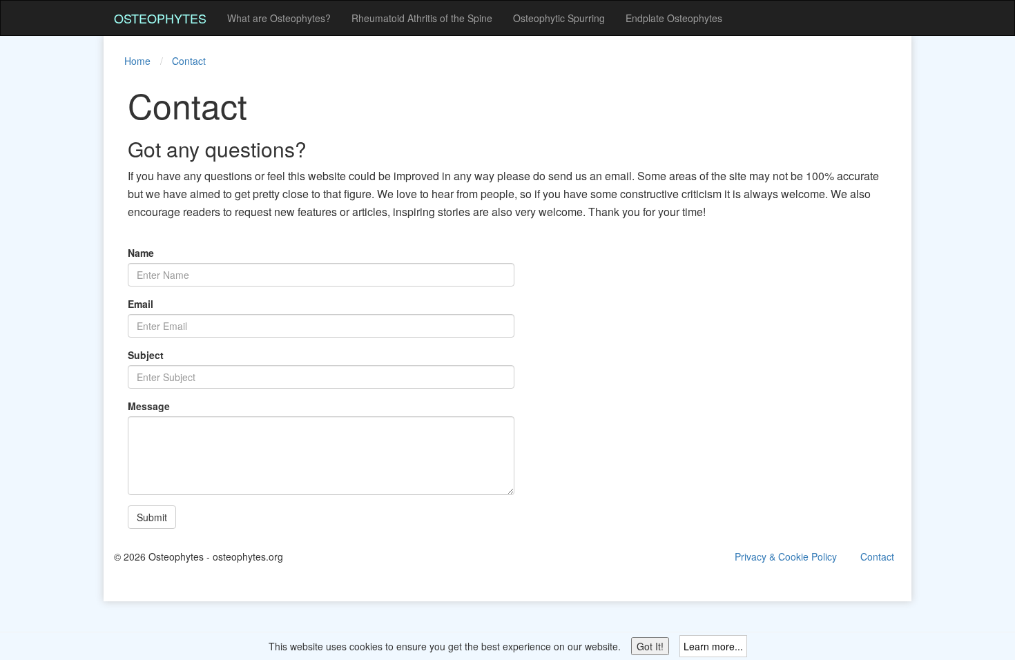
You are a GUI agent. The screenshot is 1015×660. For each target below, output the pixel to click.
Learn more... (713, 646)
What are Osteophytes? (279, 18)
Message (149, 406)
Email (140, 304)
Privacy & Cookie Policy (786, 556)
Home (137, 61)
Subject (146, 355)
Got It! (650, 646)
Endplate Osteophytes (674, 18)
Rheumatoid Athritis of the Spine (421, 18)
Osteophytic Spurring (559, 18)
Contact (189, 61)
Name (141, 253)
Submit (152, 517)
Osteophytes (160, 18)
